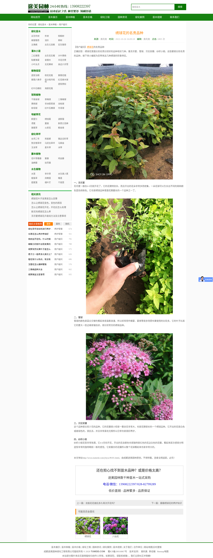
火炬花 (48, 128)
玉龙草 (34, 147)
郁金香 (61, 128)
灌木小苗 (36, 51)
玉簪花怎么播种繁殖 (37, 264)
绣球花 (90, 47)
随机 (67, 224)
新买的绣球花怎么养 (41, 211)
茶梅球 (48, 99)
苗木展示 (53, 17)
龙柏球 (61, 104)
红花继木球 (63, 80)
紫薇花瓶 (62, 75)
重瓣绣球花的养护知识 (171, 503)
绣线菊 (48, 119)
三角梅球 (62, 99)
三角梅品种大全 (35, 269)
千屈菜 (61, 182)
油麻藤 (34, 163)
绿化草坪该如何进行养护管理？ (42, 229)
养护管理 (58, 229)
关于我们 (127, 547)
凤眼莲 (48, 178)
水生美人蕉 (63, 174)
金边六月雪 (63, 64)
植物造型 (36, 70)
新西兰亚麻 (63, 123)
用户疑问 (63, 24)
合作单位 (138, 547)
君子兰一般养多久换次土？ (40, 254)
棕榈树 (61, 36)
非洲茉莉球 (50, 104)
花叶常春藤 (36, 158)
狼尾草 (34, 128)
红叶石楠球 (50, 108)
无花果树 (49, 64)
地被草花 (36, 114)
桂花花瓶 (49, 75)
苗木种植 (70, 17)
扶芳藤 (48, 163)
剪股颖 (48, 139)
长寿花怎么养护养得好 (38, 234)
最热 (58, 224)
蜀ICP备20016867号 (117, 551)
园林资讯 (122, 17)
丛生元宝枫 (50, 45)
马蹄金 (61, 143)
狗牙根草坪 (36, 143)
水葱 (33, 174)
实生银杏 (62, 45)
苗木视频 (157, 17)
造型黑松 (62, 84)
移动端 (152, 551)
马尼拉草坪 (50, 143)
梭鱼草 (34, 178)
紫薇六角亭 (36, 80)
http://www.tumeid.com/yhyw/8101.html (101, 458)
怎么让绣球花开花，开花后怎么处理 (48, 207)
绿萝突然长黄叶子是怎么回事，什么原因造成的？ (50, 249)
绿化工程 (105, 17)
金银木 (48, 60)
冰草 (60, 147)
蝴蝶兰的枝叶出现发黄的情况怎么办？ (45, 244)
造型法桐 (35, 75)
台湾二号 (35, 139)
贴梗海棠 (35, 60)
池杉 (47, 40)
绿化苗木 (42, 24)
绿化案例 (139, 17)
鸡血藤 (61, 158)
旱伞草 (48, 174)
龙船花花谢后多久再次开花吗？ (100, 503)
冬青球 (61, 108)
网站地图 (148, 547)
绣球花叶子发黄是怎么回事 (44, 198)
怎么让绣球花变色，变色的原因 (46, 203)
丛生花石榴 (50, 56)
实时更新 (157, 547)
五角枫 (34, 45)
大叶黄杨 (62, 56)
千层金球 (35, 99)
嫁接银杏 (35, 40)
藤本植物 (36, 154)
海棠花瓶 (49, 88)
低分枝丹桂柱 (50, 81)
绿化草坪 (36, 134)
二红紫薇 (35, 56)
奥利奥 (144, 551)
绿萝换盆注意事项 (36, 274)
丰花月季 (62, 60)
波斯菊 (61, 119)
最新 (49, 224)
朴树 (47, 36)
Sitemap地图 (163, 551)
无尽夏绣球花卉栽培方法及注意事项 (48, 216)
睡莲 (60, 178)
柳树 (60, 40)
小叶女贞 (35, 64)
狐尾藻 (34, 182)
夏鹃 (47, 123)
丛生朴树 (35, 36)
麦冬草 (48, 147)
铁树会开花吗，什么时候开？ (41, 239)
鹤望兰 (34, 119)
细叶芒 (48, 182)
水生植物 (36, 169)
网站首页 (35, 17)
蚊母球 (34, 108)
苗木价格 (87, 17)
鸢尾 (33, 123)
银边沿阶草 (63, 139)
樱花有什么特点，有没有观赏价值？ (44, 259)
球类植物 (36, 95)
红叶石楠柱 (36, 88)
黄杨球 (34, 104)
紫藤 (47, 158)
